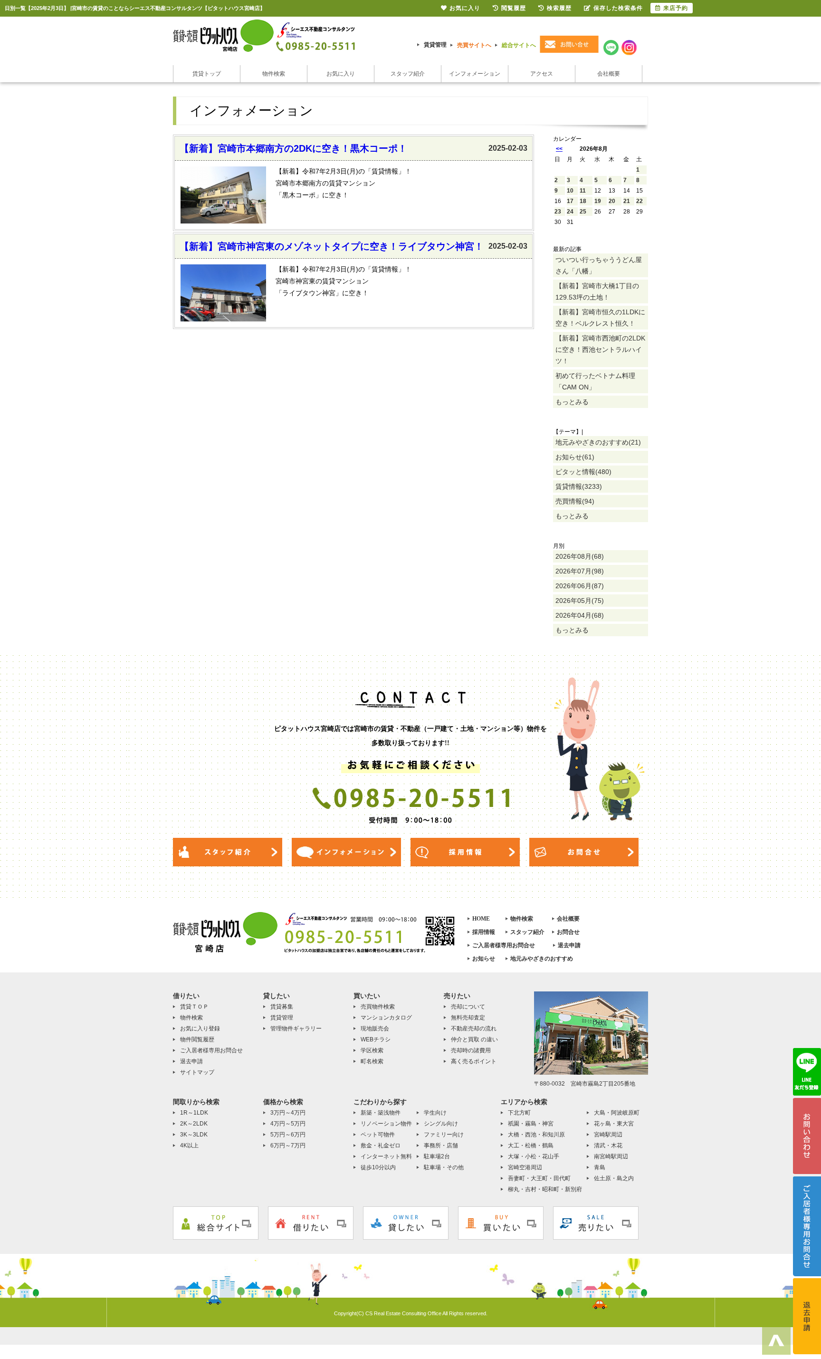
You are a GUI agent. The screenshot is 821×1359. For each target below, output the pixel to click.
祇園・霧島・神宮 (531, 1123)
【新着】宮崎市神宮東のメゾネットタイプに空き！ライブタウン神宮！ (332, 246)
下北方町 (519, 1112)
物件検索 (273, 73)
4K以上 (189, 1145)
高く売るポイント (473, 1061)
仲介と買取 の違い (474, 1039)
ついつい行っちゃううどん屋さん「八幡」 (598, 265)
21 (626, 201)
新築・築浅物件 (381, 1112)
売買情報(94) (574, 501)
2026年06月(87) (579, 586)
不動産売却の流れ (473, 1028)
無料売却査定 (468, 1017)
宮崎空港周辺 (525, 1167)
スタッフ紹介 (408, 73)
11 (583, 190)
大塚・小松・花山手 (533, 1156)
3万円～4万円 (287, 1112)
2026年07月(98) (579, 571)
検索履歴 (559, 8)
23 (557, 211)
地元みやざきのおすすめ (541, 958)
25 (583, 211)
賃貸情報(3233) (578, 486)
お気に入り (340, 73)
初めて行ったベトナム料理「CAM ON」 (595, 381)
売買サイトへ (474, 45)
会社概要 (608, 73)
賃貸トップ (206, 73)
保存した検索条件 (618, 8)
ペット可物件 (378, 1134)
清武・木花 (608, 1145)
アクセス (541, 73)
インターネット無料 (386, 1156)
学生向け (435, 1112)
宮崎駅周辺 (608, 1134)
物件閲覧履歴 (197, 1039)
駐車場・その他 (444, 1167)
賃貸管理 (435, 44)
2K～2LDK (194, 1123)
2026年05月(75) (579, 600)
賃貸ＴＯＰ (194, 1006)
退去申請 (569, 945)
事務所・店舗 (441, 1145)
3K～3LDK (194, 1134)
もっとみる (572, 402)
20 (612, 201)
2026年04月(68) (579, 615)
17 (570, 201)
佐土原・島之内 (614, 1178)
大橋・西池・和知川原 (536, 1134)
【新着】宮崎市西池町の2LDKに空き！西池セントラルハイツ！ (600, 349)
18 (583, 201)
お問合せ (568, 932)
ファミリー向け (444, 1134)
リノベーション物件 (386, 1123)
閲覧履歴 (513, 8)
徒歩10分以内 (378, 1167)
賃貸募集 (281, 1006)
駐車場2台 (437, 1156)
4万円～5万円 (287, 1123)
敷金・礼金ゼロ (381, 1145)
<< (559, 149)
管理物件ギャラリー (296, 1028)
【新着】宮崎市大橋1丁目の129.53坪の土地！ (597, 291)
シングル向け (441, 1123)
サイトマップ (197, 1072)
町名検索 (372, 1061)
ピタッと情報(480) (583, 472)
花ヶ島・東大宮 (614, 1123)
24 (570, 211)
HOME (481, 918)
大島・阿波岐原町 (617, 1112)
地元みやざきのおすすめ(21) (598, 442)
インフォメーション (474, 73)
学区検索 (372, 1050)
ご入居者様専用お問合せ (503, 945)
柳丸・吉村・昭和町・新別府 (545, 1189)
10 (570, 190)
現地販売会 (375, 1028)
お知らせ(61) (574, 457)
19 (597, 201)
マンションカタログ (386, 1017)
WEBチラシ (376, 1039)
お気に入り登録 (200, 1028)
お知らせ (483, 958)
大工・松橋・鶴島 (531, 1145)
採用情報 (483, 932)
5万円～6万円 (287, 1134)
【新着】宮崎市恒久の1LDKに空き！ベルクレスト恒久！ (600, 317)
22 (639, 201)
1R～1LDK (194, 1112)
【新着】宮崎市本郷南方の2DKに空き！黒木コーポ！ (293, 148)
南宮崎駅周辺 (611, 1156)
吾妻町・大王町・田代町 (539, 1178)
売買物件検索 (378, 1006)
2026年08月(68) (579, 556)
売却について (468, 1006)
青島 (599, 1167)
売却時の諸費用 (471, 1050)
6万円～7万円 (287, 1145)
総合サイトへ (519, 45)
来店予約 (675, 8)
